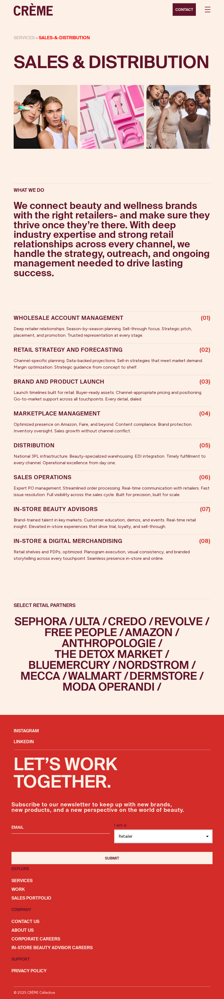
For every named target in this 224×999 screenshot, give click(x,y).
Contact (184, 10)
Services (25, 38)
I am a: (120, 825)
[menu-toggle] (208, 9)
